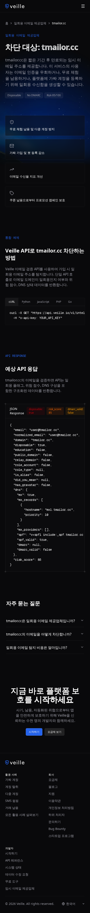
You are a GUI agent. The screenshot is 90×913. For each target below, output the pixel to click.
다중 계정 (11, 794)
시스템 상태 (13, 867)
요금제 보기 (54, 732)
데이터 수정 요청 (16, 874)
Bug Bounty (57, 829)
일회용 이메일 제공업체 (30, 23)
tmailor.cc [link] (59, 23)
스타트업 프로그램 (61, 836)
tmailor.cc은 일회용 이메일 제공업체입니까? (40, 620)
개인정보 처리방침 (61, 808)
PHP (58, 302)
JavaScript (43, 302)
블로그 (53, 787)
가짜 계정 (11, 780)
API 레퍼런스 (14, 860)
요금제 (53, 780)
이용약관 (54, 801)
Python (26, 302)
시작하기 (34, 732)
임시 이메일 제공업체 (20, 888)
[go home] (45, 762)
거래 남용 (11, 808)
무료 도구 (11, 881)
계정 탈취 (11, 787)
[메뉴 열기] (83, 6)
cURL (12, 302)
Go (70, 302)
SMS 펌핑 (12, 801)
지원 (51, 794)
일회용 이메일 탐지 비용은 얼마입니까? (36, 647)
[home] (14, 6)
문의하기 (54, 822)
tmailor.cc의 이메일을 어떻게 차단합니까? (38, 634)
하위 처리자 (56, 815)
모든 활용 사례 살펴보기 (21, 815)
